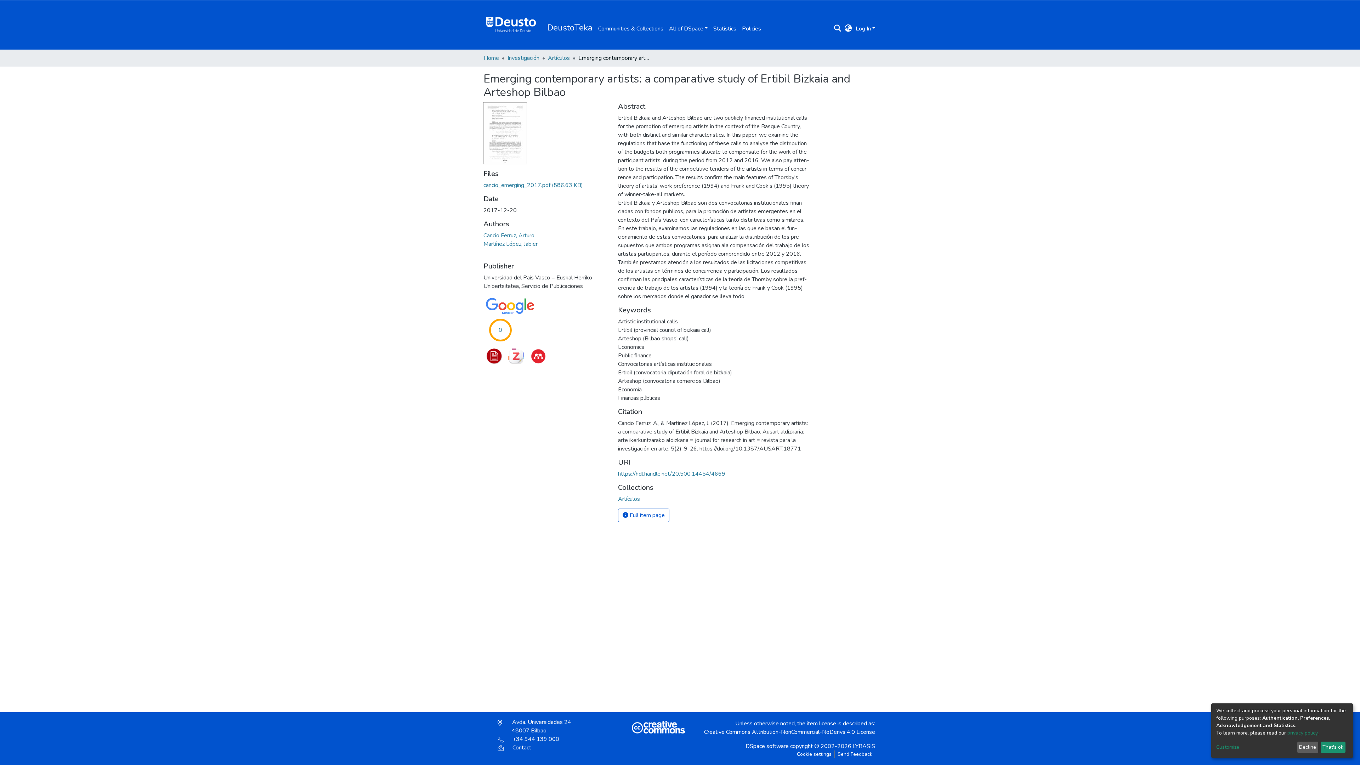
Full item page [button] (646, 515)
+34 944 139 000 (535, 739)
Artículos (559, 58)
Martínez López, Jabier (510, 244)
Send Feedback (855, 754)
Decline (1307, 747)
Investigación (523, 58)
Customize (1227, 747)
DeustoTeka (570, 27)
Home (491, 58)
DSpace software (767, 746)
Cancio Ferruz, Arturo (508, 235)
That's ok (1332, 747)
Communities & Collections (630, 29)
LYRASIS (864, 746)
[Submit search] (838, 28)
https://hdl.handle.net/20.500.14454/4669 (671, 474)
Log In (863, 29)
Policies (751, 29)
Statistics (724, 29)
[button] (848, 28)
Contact (521, 748)
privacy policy (1302, 733)
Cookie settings (814, 754)
